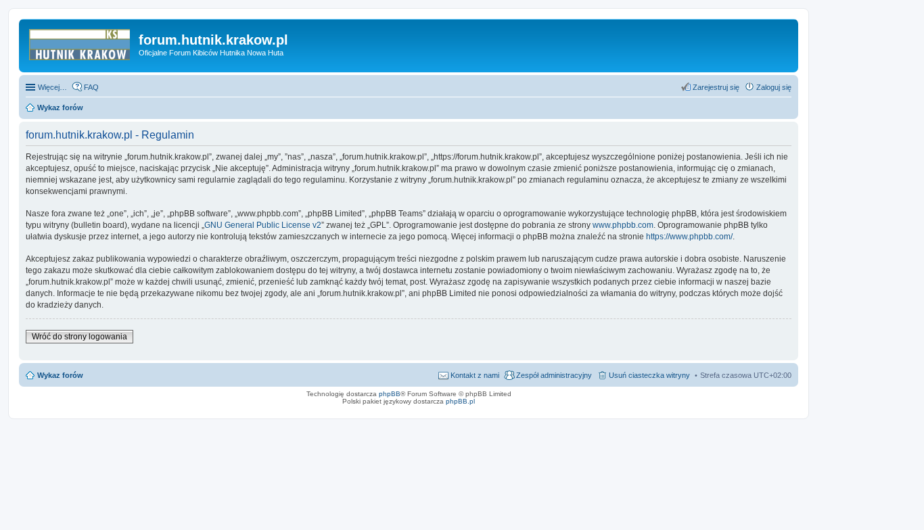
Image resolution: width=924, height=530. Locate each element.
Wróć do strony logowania (79, 336)
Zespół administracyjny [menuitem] (554, 375)
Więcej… (52, 87)
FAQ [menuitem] (91, 87)
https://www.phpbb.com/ (689, 236)
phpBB (389, 393)
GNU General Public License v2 (262, 225)
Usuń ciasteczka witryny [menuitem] (649, 375)
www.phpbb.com (623, 225)
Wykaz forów (60, 375)
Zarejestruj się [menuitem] (716, 87)
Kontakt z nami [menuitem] (475, 375)
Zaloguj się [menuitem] (773, 87)
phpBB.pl (460, 401)
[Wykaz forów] (80, 44)
